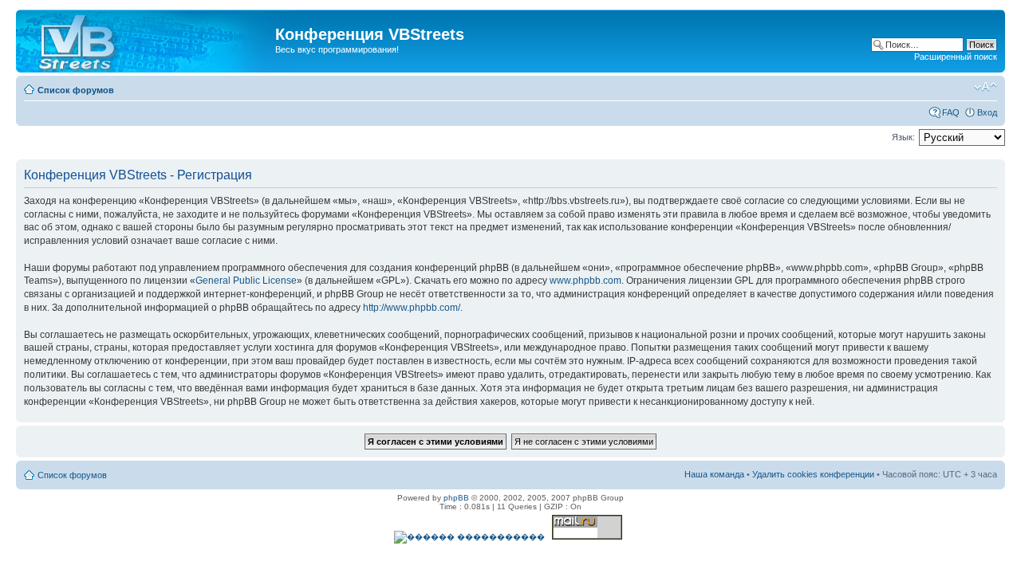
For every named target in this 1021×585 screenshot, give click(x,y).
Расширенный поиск (955, 56)
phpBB (456, 497)
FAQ (951, 112)
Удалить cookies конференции (813, 474)
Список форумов (75, 90)
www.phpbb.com (585, 280)
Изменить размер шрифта (985, 87)
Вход (987, 112)
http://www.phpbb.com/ (411, 307)
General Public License (246, 280)
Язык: (903, 137)
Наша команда (714, 474)
